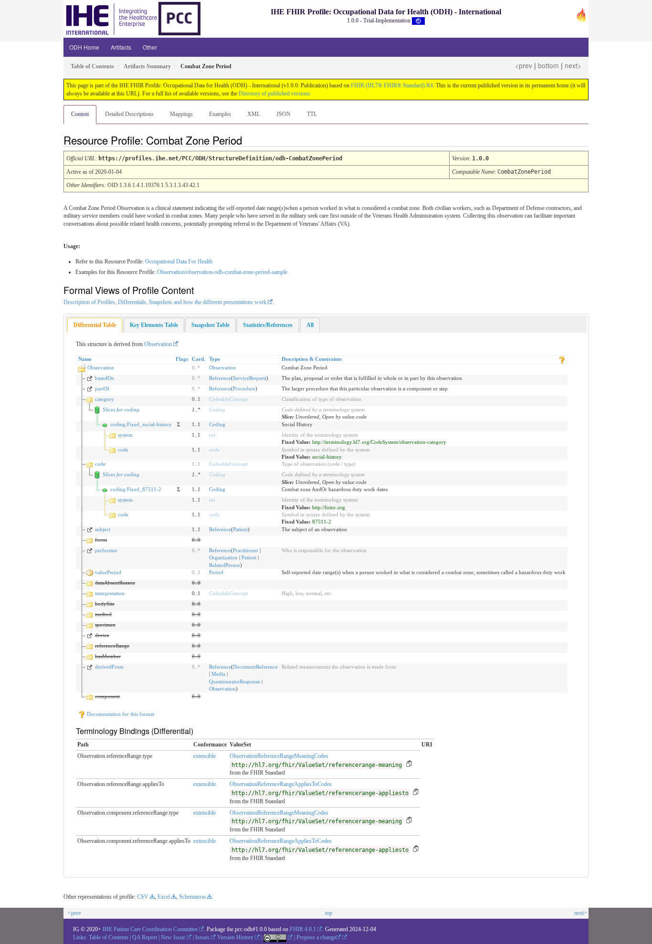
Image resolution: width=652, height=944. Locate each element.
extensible (204, 756)
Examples (220, 114)
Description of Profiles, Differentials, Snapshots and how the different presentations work (164, 302)
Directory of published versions (274, 93)
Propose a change (316, 937)
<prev (523, 65)
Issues (202, 937)
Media (218, 674)
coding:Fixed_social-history (141, 424)
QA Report (144, 937)
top (328, 913)
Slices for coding (121, 409)
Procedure (244, 388)
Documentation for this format (119, 714)
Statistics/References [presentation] (268, 325)
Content (80, 114)
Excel (164, 896)
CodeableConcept (228, 399)
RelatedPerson (224, 565)
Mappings (181, 114)
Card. (198, 359)
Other (150, 47)
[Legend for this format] (562, 359)
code (123, 449)
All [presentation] (310, 325)
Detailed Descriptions (129, 114)
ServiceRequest (249, 378)
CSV (142, 896)
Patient (240, 529)
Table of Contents (108, 937)
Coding (217, 409)
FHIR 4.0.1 (303, 929)
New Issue (173, 937)
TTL (312, 114)
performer (106, 550)
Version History (235, 937)
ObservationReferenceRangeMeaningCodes (279, 756)
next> (573, 65)
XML (253, 114)
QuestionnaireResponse (234, 681)
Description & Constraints (312, 359)
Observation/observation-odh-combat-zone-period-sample (222, 272)
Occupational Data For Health (178, 261)
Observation (158, 344)
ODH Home (84, 47)
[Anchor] (250, 140)
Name (85, 359)
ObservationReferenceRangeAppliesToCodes (281, 784)
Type (214, 359)
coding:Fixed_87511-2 (135, 489)
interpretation (110, 593)
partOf (102, 388)
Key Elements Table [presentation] (154, 325)
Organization (223, 557)
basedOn (104, 378)
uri (212, 435)
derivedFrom (109, 667)
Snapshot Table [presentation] (210, 325)
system (125, 435)
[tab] (94, 325)
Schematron (192, 896)
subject (102, 529)
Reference (220, 378)
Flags (182, 359)
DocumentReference (255, 667)
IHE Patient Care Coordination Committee (150, 929)
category (104, 399)
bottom (548, 65)
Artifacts (121, 47)
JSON (283, 114)
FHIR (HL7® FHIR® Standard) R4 (392, 85)
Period (216, 572)
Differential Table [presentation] (95, 325)
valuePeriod (108, 572)
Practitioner (245, 550)
